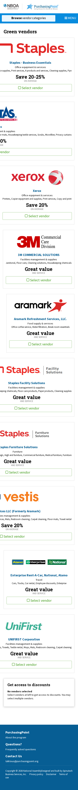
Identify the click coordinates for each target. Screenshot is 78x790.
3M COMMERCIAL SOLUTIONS (38, 255)
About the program (15, 737)
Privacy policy (36, 774)
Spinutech (68, 770)
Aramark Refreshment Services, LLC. (40, 319)
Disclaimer (51, 774)
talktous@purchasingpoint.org (21, 761)
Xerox (37, 191)
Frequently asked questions (20, 749)
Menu (71, 18)
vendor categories (28, 18)
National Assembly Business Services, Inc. (23, 772)
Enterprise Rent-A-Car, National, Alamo (39, 575)
